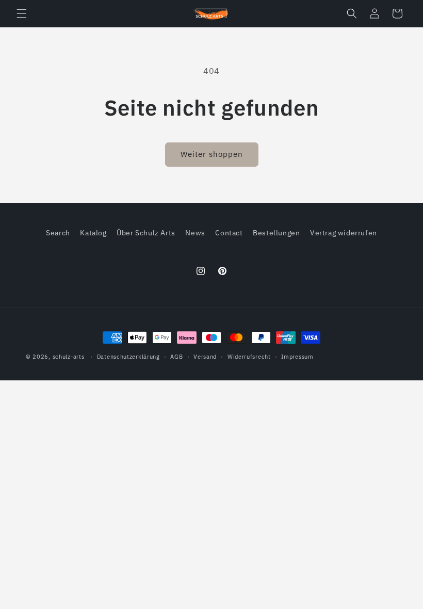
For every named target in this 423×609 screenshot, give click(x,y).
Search (58, 232)
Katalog (93, 232)
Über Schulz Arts (146, 232)
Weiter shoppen (212, 154)
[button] (21, 13)
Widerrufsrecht (249, 356)
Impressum (297, 356)
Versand (205, 356)
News (195, 232)
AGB (176, 356)
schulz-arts (69, 356)
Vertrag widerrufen (343, 232)
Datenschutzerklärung (128, 356)
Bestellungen (276, 232)
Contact (228, 232)
